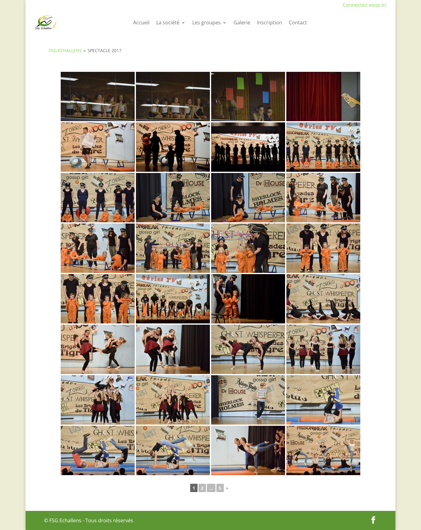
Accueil (141, 22)
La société (167, 22)
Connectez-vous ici (364, 5)
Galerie (242, 22)
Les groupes (206, 22)
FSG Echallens (65, 50)
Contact (298, 22)
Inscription (269, 22)
